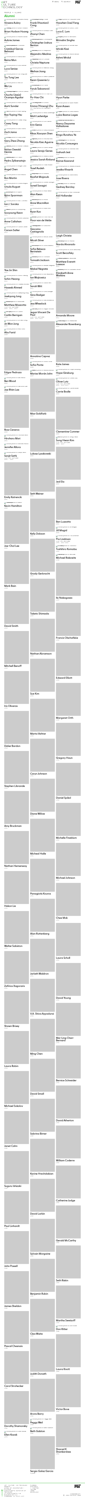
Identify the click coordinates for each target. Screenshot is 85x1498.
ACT (2, 5)
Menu (56, 1)
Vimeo (32, 1490)
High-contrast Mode (73, 1495)
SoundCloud (34, 1492)
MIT (2, 1493)
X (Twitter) (34, 1488)
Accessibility (75, 1493)
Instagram (34, 1486)
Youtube (33, 1489)
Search (67, 1)
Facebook (33, 1485)
